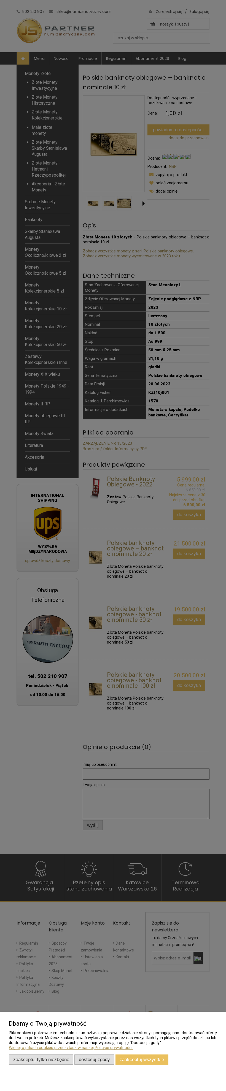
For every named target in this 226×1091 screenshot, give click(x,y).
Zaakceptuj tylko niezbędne (41, 1059)
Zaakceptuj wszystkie (142, 1059)
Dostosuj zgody (94, 1059)
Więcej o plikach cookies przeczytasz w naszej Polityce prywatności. (71, 1047)
